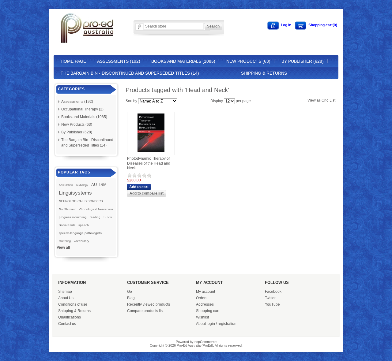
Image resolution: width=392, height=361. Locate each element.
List (332, 100)
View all (63, 247)
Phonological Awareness (96, 209)
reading (95, 217)
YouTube (272, 304)
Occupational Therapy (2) (82, 109)
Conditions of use (72, 304)
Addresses (205, 304)
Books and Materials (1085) (183, 61)
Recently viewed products (148, 304)
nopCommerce (205, 342)
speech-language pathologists (80, 233)
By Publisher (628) (302, 61)
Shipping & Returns (264, 73)
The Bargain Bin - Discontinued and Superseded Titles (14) (130, 73)
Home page (73, 61)
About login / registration (216, 324)
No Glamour (67, 209)
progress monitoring (73, 217)
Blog (131, 298)
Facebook (273, 291)
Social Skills (67, 225)
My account (205, 291)
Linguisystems (75, 192)
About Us (66, 298)
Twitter (270, 298)
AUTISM (99, 184)
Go (129, 291)
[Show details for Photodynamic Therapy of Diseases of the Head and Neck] (151, 152)
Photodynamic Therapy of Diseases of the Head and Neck (148, 163)
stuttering (65, 241)
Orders (201, 298)
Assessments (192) (118, 61)
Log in (286, 25)
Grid (325, 100)
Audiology (82, 185)
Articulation (66, 185)
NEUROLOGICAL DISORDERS (81, 201)
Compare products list (145, 311)
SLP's (108, 217)
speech (83, 225)
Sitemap (65, 291)
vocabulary (81, 241)
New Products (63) (248, 61)
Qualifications (69, 317)
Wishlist (202, 317)
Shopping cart (207, 311)
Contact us (67, 324)
